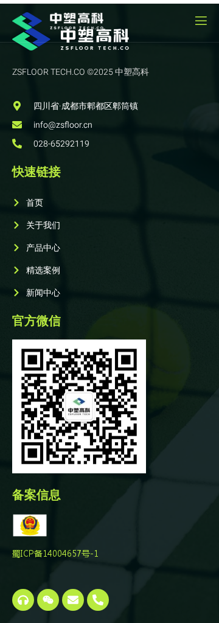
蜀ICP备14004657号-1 (55, 553)
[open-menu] (200, 21)
